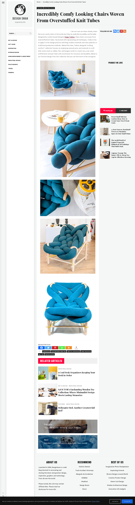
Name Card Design (117, 481)
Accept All (127, 501)
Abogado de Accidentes (84, 474)
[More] (68, 347)
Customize (115, 501)
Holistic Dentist (84, 467)
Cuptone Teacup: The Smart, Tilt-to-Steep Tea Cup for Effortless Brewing (121, 155)
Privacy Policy (96, 501)
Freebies (11, 72)
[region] (67, 501)
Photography (13, 64)
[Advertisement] (115, 46)
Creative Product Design (117, 478)
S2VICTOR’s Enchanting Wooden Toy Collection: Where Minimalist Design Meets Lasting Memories (76, 392)
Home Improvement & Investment (19, 56)
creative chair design (73, 351)
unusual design (49, 354)
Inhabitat (84, 481)
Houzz (84, 489)
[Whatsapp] (62, 347)
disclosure (42, 489)
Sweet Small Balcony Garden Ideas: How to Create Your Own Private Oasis (120, 120)
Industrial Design (14, 60)
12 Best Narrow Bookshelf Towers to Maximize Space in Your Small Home (121, 132)
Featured (40, 8)
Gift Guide (11, 44)
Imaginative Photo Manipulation (117, 467)
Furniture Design (86, 351)
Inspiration (12, 48)
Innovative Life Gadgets (117, 489)
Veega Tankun (70, 37)
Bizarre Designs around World (117, 474)
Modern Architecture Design (117, 485)
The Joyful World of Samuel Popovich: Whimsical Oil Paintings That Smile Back (120, 143)
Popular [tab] (109, 111)
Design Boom (84, 485)
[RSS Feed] (124, 31)
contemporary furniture (58, 351)
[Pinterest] (55, 347)
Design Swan (20, 18)
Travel (10, 68)
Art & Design (12, 40)
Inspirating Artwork (117, 470)
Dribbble (84, 478)
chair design (46, 351)
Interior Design (13, 52)
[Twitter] (48, 347)
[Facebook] (41, 347)
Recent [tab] (124, 111)
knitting (41, 354)
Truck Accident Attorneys (84, 470)
